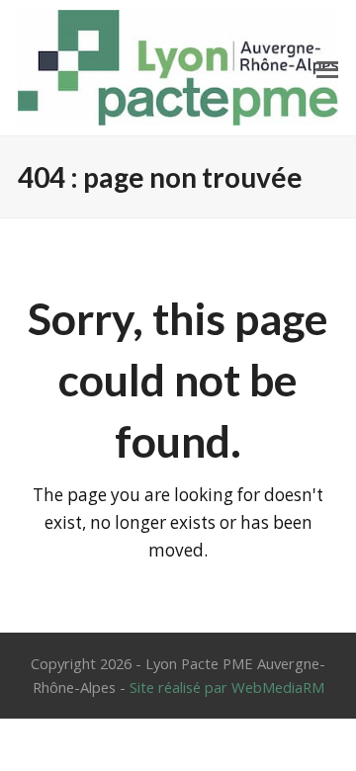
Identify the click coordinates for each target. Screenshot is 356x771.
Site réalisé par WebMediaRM (227, 687)
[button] (327, 68)
